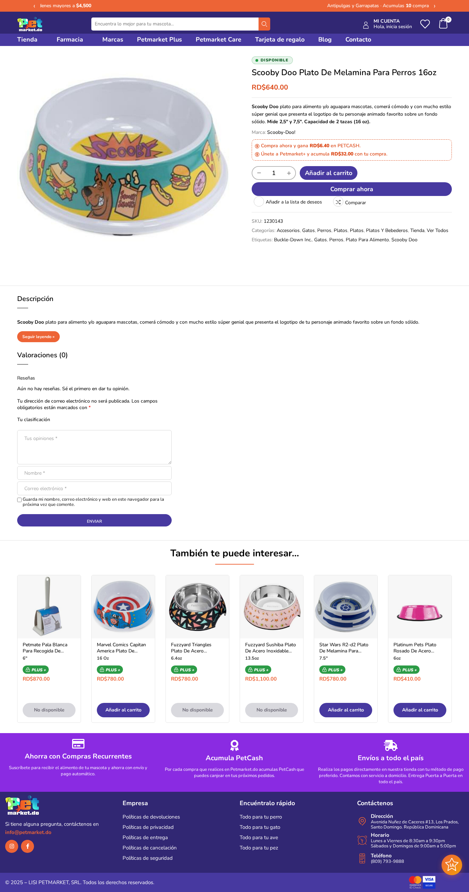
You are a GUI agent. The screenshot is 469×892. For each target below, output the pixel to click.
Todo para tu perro (261, 816)
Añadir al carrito (328, 173)
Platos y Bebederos (387, 230)
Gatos (308, 230)
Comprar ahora (351, 189)
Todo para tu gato (260, 827)
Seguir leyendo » (38, 336)
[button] (443, 24)
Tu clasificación (33, 419)
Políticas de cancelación (150, 847)
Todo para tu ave (259, 837)
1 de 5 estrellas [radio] (60, 419)
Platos (340, 230)
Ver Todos (437, 230)
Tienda (417, 230)
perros (336, 239)
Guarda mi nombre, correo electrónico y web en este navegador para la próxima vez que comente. (93, 502)
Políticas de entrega (145, 837)
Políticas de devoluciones (151, 816)
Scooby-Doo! (281, 132)
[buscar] (264, 24)
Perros (324, 230)
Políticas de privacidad (148, 827)
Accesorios (288, 230)
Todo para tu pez (259, 847)
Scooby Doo (404, 239)
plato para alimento (367, 239)
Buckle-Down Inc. (293, 239)
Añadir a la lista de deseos (294, 202)
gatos (320, 239)
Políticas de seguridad (148, 858)
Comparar (355, 202)
